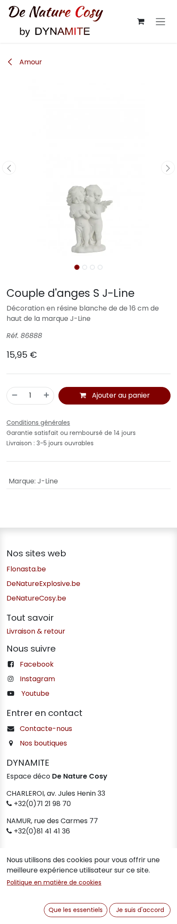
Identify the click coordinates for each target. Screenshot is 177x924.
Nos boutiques (43, 743)
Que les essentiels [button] (76, 910)
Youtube (35, 693)
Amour (30, 62)
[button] (9, 168)
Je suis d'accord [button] (140, 910)
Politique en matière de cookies (54, 882)
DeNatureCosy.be (36, 598)
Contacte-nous (46, 729)
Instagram (37, 679)
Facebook (37, 664)
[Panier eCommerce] (140, 21)
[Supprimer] (14, 395)
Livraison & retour (35, 631)
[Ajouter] (46, 395)
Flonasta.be (26, 569)
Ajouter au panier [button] (120, 395)
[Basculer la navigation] (160, 21)
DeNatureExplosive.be (43, 584)
